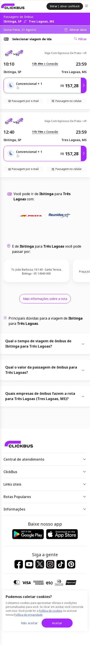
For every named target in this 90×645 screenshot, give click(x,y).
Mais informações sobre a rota (45, 299)
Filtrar (82, 39)
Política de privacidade (28, 615)
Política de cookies (50, 611)
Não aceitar (29, 623)
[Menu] (87, 6)
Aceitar (57, 623)
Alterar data (78, 29)
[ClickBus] (13, 6)
